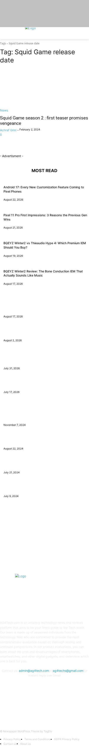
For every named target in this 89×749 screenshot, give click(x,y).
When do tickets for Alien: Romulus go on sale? (36, 488)
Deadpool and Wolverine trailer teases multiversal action (43, 464)
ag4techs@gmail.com (68, 670)
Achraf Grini (8, 130)
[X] (50, 707)
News (4, 110)
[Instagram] (39, 707)
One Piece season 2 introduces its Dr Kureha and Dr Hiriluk (45, 440)
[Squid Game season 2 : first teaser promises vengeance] (44, 90)
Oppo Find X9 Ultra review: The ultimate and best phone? (44, 384)
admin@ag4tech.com (34, 670)
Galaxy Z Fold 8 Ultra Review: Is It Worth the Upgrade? (42, 332)
